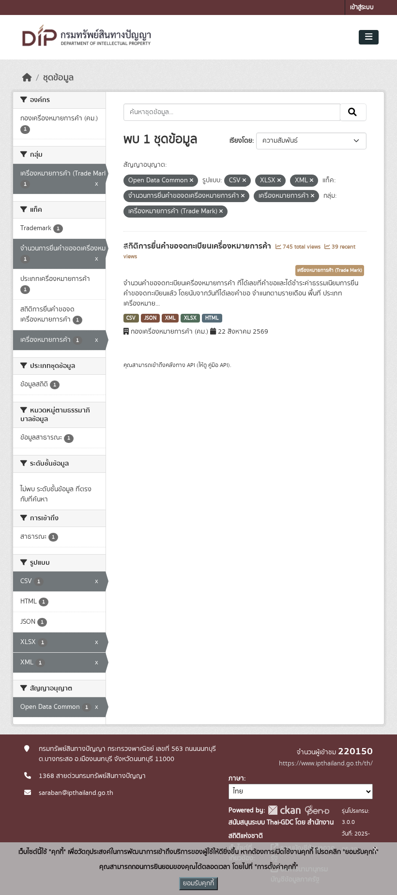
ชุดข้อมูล (58, 78)
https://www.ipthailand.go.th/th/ (326, 763)
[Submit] (353, 112)
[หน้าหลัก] (27, 78)
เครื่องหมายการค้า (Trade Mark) (329, 270)
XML (170, 318)
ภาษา (236, 778)
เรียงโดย (240, 141)
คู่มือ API (218, 365)
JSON (150, 318)
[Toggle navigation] (369, 37)
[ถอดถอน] (191, 181)
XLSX (190, 318)
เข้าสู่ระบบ (362, 7)
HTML (212, 318)
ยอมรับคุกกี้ (198, 883)
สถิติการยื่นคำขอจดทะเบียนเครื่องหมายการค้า (198, 246)
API (191, 365)
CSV (131, 318)
